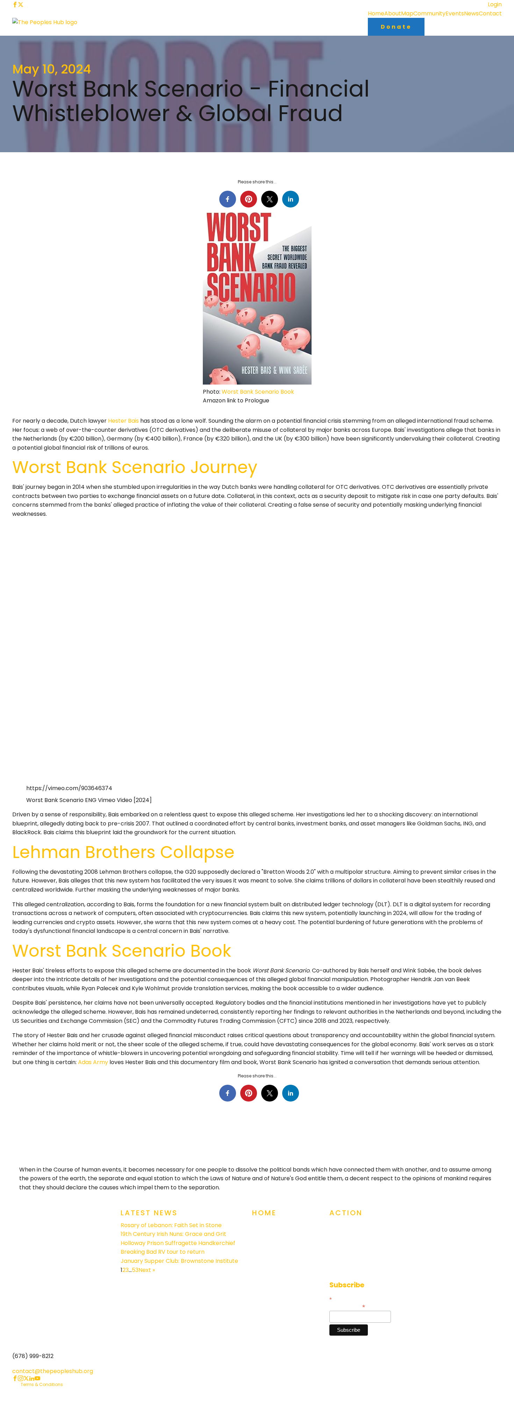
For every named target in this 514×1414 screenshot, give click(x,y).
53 (135, 1270)
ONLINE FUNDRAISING (356, 1255)
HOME (259, 1227)
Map (407, 13)
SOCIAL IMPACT (350, 1241)
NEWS (259, 1282)
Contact (490, 13)
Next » (146, 1270)
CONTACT (342, 1269)
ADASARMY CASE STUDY (283, 1269)
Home (376, 13)
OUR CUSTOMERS (275, 1255)
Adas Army (93, 1062)
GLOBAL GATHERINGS (356, 1227)
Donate (396, 27)
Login (495, 4)
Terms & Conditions (42, 1384)
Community (429, 13)
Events (454, 13)
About (392, 13)
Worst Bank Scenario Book (258, 392)
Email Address (347, 1306)
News (471, 13)
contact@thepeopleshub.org (52, 1371)
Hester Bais (123, 421)
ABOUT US (265, 1241)
